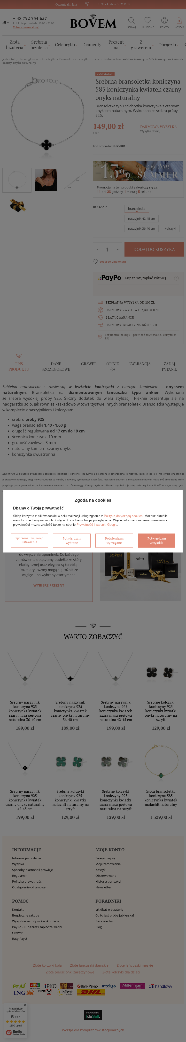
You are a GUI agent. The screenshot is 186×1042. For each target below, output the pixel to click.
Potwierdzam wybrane (72, 540)
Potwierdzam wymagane (114, 540)
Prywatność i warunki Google (97, 524)
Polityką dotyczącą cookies (123, 516)
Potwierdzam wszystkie (156, 540)
